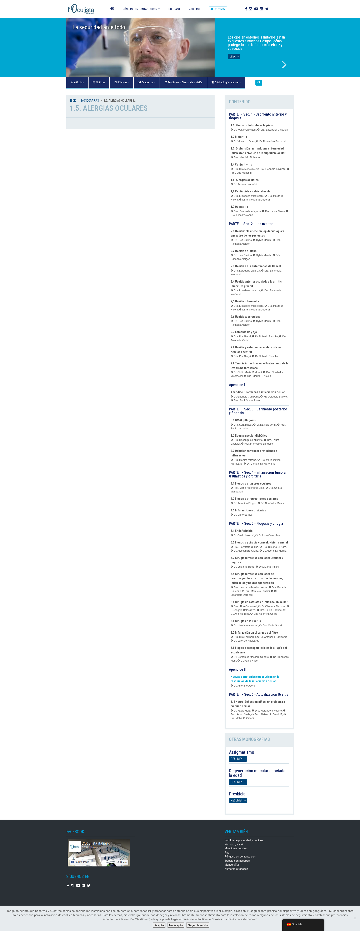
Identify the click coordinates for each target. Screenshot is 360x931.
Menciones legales (236, 848)
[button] (258, 83)
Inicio (73, 100)
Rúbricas (122, 82)
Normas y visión (234, 844)
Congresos (147, 82)
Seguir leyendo (198, 925)
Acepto (159, 925)
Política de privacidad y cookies (244, 840)
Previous (75, 64)
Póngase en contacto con (140, 9)
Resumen (236, 759)
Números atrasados (236, 869)
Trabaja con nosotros (237, 860)
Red (227, 852)
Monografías (90, 100)
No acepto (176, 925)
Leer (233, 56)
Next (284, 64)
